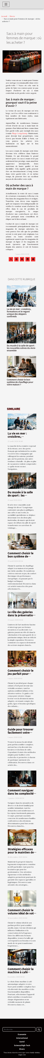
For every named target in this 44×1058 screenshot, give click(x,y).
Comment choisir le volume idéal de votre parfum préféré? (22, 913)
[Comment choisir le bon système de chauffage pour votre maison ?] (21, 366)
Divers (12, 16)
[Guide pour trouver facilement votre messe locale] (22, 717)
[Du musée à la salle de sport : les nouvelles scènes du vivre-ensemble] (21, 332)
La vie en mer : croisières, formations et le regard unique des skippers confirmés (19, 313)
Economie (22, 1034)
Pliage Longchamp (19, 133)
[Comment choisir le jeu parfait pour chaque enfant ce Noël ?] (22, 659)
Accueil (4, 16)
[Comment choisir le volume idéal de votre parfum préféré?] (22, 898)
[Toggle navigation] (6, 4)
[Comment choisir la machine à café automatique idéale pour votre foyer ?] (22, 957)
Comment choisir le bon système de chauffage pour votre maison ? (20, 382)
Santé (22, 1041)
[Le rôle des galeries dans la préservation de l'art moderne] (22, 600)
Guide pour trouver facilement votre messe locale (20, 732)
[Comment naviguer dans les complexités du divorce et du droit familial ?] (22, 778)
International (22, 1038)
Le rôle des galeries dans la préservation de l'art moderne (21, 615)
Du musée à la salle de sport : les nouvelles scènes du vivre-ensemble (21, 348)
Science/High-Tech (22, 1045)
